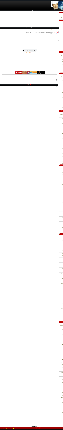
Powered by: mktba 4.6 (34, 426)
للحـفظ (32, 52)
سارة (54, 77)
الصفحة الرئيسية (56, 29)
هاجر (54, 78)
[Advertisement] (29, 19)
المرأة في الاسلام (50, 29)
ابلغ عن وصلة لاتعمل (27, 52)
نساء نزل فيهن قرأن (44, 29)
